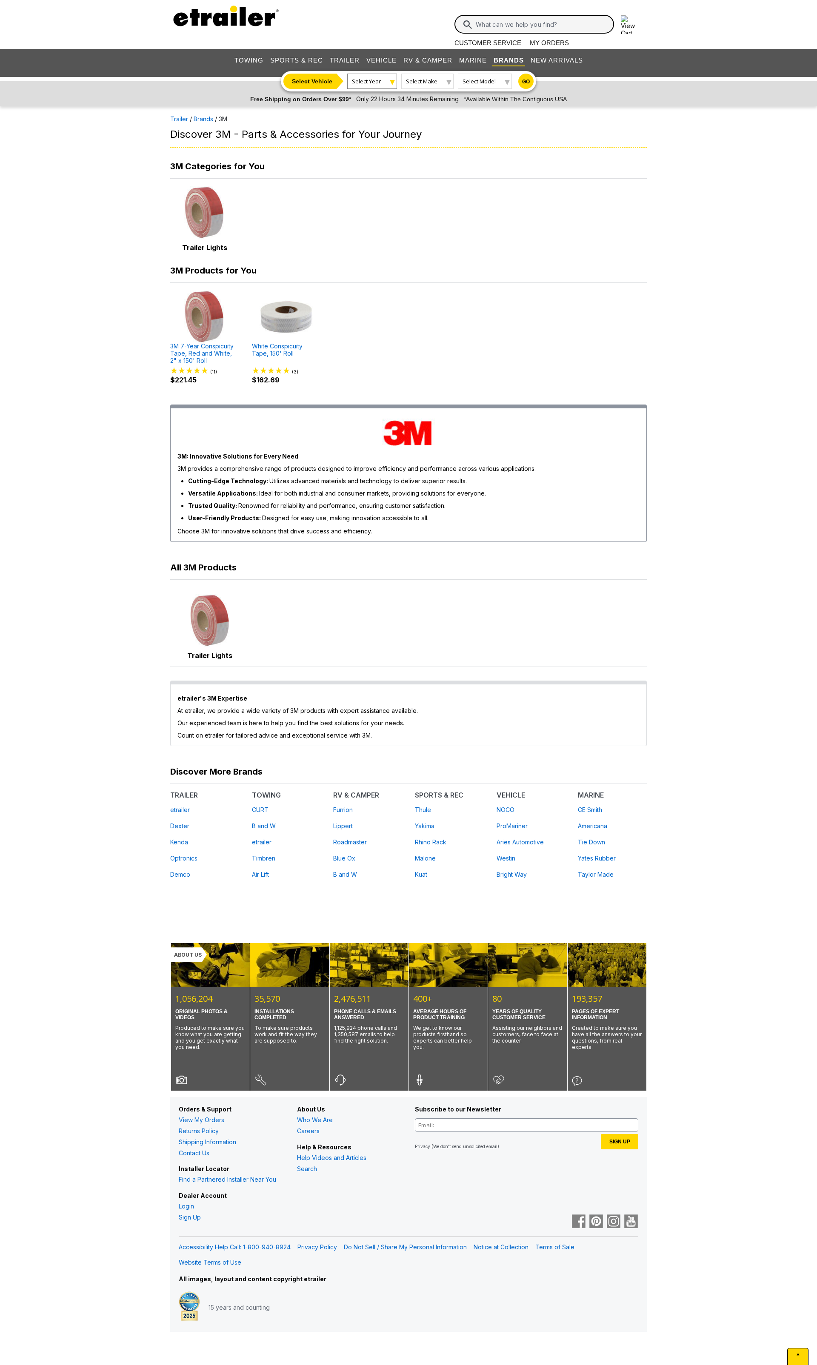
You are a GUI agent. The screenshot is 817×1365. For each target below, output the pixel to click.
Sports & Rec (296, 60)
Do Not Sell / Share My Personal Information (405, 1247)
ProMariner (512, 825)
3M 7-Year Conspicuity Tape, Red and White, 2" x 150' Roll (202, 353)
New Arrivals (557, 60)
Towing (248, 60)
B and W (264, 825)
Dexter (179, 825)
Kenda (179, 842)
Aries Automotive (520, 842)
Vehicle (381, 60)
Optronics (183, 858)
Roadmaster (350, 842)
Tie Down (591, 842)
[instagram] (613, 1222)
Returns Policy (199, 1130)
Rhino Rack (430, 842)
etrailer (180, 809)
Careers (308, 1130)
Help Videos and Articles (331, 1157)
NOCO (505, 809)
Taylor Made (596, 874)
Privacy (422, 1146)
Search (307, 1168)
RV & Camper (427, 60)
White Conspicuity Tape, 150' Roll (277, 350)
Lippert (343, 825)
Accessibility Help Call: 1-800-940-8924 (235, 1247)
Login (186, 1206)
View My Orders (201, 1119)
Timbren (263, 858)
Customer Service (487, 42)
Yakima (424, 825)
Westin (506, 858)
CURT (260, 809)
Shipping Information (207, 1142)
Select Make (421, 81)
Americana (592, 825)
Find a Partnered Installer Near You (227, 1179)
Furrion (343, 809)
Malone (425, 858)
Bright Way (512, 874)
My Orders (549, 42)
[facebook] (578, 1222)
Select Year (366, 81)
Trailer (345, 60)
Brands (509, 60)
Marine (473, 60)
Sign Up (190, 1217)
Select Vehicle (312, 81)
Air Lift (260, 874)
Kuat (421, 874)
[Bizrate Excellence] (189, 1307)
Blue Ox (344, 858)
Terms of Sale (554, 1247)
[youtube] (631, 1222)
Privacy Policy (317, 1247)
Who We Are (315, 1119)
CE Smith (590, 809)
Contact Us (194, 1153)
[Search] (467, 24)
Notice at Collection (501, 1247)
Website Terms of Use (210, 1262)
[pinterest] (596, 1222)
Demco (180, 874)
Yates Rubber (597, 858)
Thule (423, 809)
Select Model (479, 81)
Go (526, 82)
